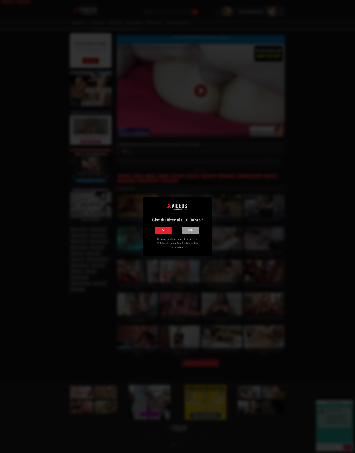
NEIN (190, 230)
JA (163, 230)
